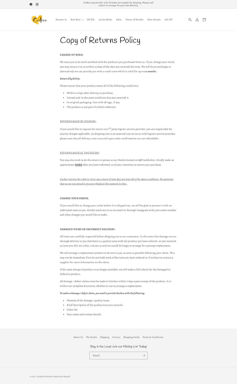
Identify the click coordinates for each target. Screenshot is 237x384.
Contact (116, 337)
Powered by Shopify (62, 376)
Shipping (104, 337)
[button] (77, 19)
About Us (78, 337)
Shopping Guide (131, 337)
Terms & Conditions (153, 337)
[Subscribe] (143, 355)
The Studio (91, 337)
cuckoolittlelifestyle (45, 376)
